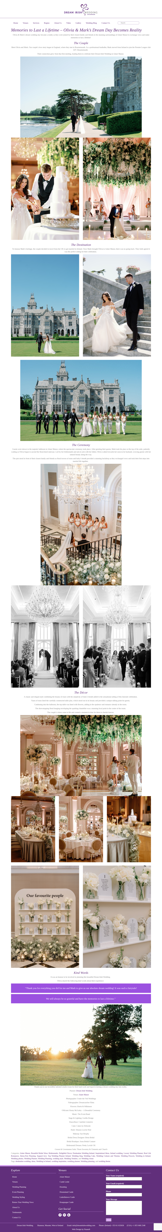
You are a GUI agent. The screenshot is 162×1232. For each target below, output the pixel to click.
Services (36, 23)
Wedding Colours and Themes (108, 1156)
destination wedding (23, 1161)
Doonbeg (63, 1187)
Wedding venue (87, 1159)
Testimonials (17, 1212)
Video (68, 23)
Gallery (78, 23)
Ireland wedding (116, 1153)
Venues (25, 23)
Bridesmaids (53, 1153)
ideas (33, 1161)
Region (46, 23)
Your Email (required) (115, 1183)
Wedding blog (77, 1156)
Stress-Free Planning (28, 1156)
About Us (58, 23)
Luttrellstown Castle (67, 1197)
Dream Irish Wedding (84, 1091)
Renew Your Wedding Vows (23, 1202)
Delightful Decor (65, 1153)
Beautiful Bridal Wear (39, 1153)
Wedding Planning (45, 1159)
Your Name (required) (115, 1176)
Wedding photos (17, 1159)
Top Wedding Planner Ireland (59, 1156)
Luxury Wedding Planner (133, 1153)
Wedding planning (88, 1161)
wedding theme (104, 1161)
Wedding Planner (30, 1159)
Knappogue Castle (67, 1202)
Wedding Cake (89, 1156)
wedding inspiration (59, 1161)
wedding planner (73, 1161)
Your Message (111, 1199)
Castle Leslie (64, 1182)
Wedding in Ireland (143, 1156)
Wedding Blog (91, 23)
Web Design (76, 1229)
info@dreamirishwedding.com (83, 1225)
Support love (42, 1156)
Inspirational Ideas (102, 1153)
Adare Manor (84, 1095)
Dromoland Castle (66, 1192)
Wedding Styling (18, 1197)
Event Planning (18, 1192)
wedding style (58, 1159)
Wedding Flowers (127, 1156)
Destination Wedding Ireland (83, 1153)
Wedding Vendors (71, 1159)
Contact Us (106, 23)
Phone (108, 1191)
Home (15, 23)
